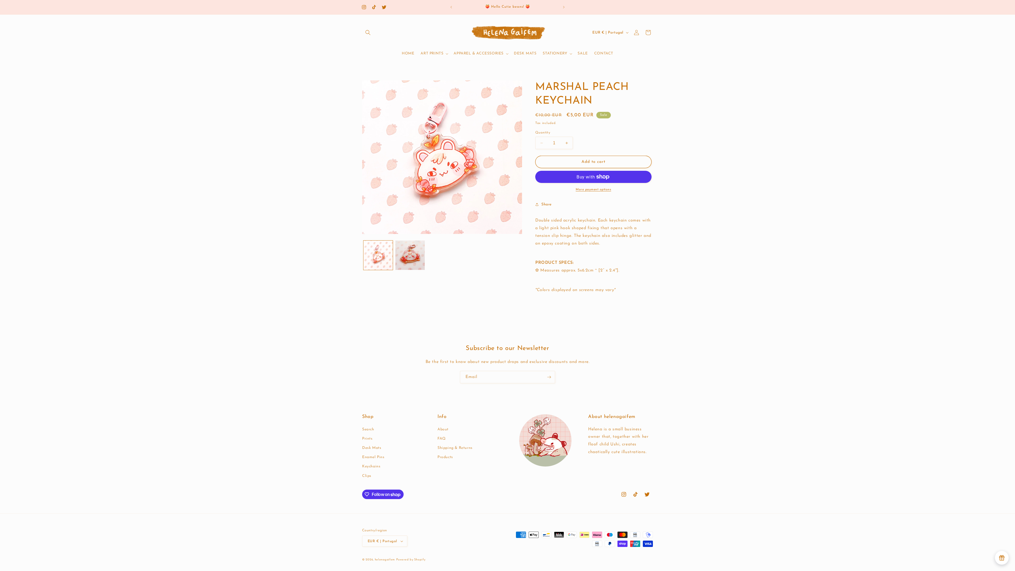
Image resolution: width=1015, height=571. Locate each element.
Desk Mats (371, 448)
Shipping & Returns (455, 448)
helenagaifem (385, 559)
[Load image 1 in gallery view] (378, 255)
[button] (368, 32)
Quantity (542, 132)
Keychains (371, 466)
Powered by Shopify (411, 559)
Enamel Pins (373, 457)
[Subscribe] (549, 377)
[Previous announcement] (451, 7)
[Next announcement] (564, 7)
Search (368, 429)
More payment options (593, 189)
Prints (367, 439)
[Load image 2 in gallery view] (410, 255)
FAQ (441, 439)
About (443, 429)
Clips (366, 476)
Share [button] (546, 204)
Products (445, 457)
